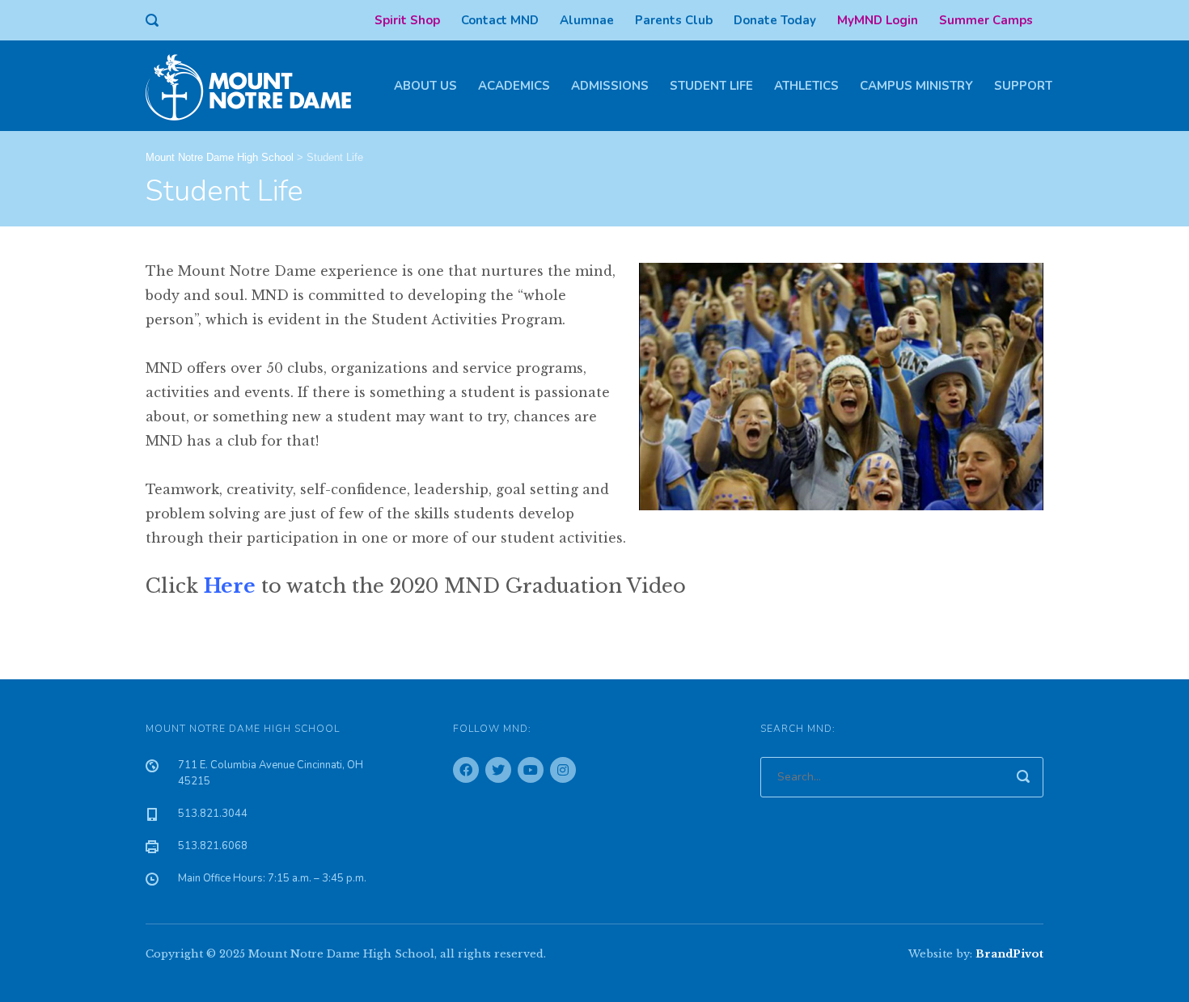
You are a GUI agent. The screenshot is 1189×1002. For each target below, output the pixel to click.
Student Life (711, 86)
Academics (514, 86)
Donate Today (775, 20)
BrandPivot (1009, 954)
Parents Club (674, 20)
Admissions (610, 86)
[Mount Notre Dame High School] (256, 85)
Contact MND (500, 20)
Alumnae (587, 20)
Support (1023, 86)
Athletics (806, 86)
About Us (425, 86)
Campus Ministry (916, 86)
